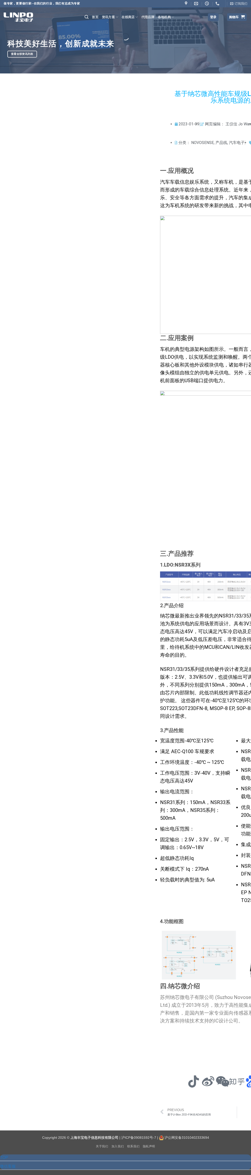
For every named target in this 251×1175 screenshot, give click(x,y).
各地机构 (164, 17)
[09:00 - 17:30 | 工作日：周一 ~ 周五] (207, 3)
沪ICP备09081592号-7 (138, 1137)
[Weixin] (222, 1081)
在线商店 (128, 17)
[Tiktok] (194, 1081)
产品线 (221, 142)
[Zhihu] (237, 1081)
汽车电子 (237, 142)
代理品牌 (147, 17)
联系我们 (133, 1146)
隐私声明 (149, 1146)
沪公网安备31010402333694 (186, 1137)
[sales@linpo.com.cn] (196, 3)
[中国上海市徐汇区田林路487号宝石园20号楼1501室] (186, 3)
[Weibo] (208, 1081)
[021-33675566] (218, 3)
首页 (95, 17)
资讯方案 (108, 17)
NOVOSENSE (202, 142)
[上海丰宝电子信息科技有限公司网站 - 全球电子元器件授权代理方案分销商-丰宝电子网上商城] (18, 17)
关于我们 (102, 1146)
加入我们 (118, 1146)
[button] (238, 3)
